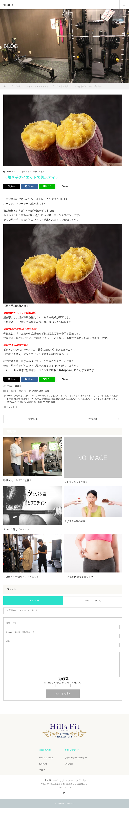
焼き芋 (115, 399)
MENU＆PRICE (46, 758)
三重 (107, 396)
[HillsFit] (64, 739)
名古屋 (10, 399)
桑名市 (107, 399)
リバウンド (99, 396)
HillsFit (8, 5)
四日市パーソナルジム (31, 399)
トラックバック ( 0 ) (92, 600)
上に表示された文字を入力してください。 (63, 682)
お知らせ (43, 764)
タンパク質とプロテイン (16, 529)
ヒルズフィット (59, 396)
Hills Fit (17, 386)
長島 (53, 402)
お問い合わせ (72, 749)
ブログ (35, 391)
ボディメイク (86, 396)
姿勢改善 (46, 399)
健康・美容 (44, 391)
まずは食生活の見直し (76, 521)
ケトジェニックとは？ (76, 482)
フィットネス (73, 396)
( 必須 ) (11, 623)
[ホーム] (4, 85)
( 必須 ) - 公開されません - (21, 632)
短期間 (30, 402)
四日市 (17, 399)
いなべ (17, 396)
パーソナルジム (44, 396)
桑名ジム (65, 399)
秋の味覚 (38, 402)
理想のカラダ (13, 402)
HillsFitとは (45, 749)
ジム (23, 396)
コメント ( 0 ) (33, 600)
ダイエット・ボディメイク (33, 172)
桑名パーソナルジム (94, 399)
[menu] (124, 4)
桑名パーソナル (77, 399)
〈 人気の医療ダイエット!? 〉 (80, 577)
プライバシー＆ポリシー (76, 758)
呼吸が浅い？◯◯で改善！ (17, 480)
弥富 (53, 399)
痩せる (23, 402)
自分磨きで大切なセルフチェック (21, 577)
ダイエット (31, 396)
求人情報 (69, 764)
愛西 (58, 399)
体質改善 (114, 396)
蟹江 (48, 402)
